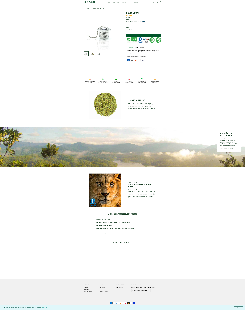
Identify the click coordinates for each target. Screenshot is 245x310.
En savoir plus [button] (45, 307)
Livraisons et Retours (104, 291)
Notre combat (86, 289)
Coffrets (124, 2)
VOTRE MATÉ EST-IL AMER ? (103, 219)
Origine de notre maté (88, 291)
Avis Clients (86, 287)
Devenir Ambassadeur (88, 295)
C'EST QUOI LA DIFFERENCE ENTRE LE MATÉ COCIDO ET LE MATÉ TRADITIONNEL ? (116, 228)
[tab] (130, 47)
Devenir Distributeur (119, 287)
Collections (89, 8)
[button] (129, 15)
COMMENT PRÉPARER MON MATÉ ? (105, 225)
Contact (136, 2)
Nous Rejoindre (87, 293)
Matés (108, 2)
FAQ (100, 289)
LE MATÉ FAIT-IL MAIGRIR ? (103, 231)
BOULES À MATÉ (96, 8)
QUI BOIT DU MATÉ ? (102, 234)
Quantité (128, 27)
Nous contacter (102, 287)
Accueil (85, 8)
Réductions (102, 293)
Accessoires (116, 2)
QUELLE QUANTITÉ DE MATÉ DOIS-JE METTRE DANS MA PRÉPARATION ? (113, 222)
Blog (130, 2)
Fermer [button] (238, 307)
